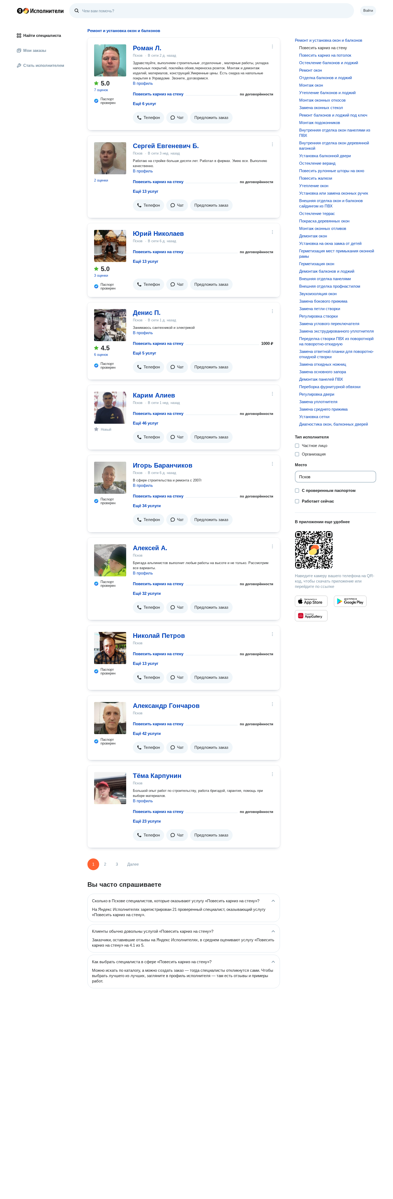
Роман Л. (147, 48)
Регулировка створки (318, 316)
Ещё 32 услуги (147, 593)
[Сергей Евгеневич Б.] (110, 158)
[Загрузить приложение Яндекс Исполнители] (335, 550)
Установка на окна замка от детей (330, 243)
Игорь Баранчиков (162, 465)
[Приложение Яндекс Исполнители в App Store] (311, 601)
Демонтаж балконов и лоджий (326, 271)
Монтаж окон (311, 85)
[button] (148, 118)
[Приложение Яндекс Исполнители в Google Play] (350, 601)
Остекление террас (317, 213)
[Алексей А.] (110, 560)
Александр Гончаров (166, 705)
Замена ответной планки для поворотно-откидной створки (336, 354)
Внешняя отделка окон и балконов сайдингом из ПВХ (331, 203)
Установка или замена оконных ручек (333, 193)
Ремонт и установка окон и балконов (328, 40)
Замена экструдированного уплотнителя (336, 331)
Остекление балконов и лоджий (328, 62)
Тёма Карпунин (157, 775)
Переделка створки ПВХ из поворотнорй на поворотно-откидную (336, 341)
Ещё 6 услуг (144, 103)
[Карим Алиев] (110, 408)
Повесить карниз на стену (158, 94)
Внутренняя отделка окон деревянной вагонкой (334, 146)
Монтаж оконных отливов (322, 228)
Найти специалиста (42, 35)
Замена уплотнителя (318, 401)
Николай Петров (159, 635)
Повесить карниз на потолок (325, 55)
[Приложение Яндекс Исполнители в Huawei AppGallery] (311, 615)
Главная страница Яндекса (20, 11)
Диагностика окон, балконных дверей (333, 424)
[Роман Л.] (110, 60)
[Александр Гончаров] (110, 718)
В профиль (143, 83)
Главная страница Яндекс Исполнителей (40, 11)
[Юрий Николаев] (110, 246)
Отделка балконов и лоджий (325, 77)
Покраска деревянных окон (324, 221)
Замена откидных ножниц (322, 364)
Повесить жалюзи (315, 178)
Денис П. (147, 312)
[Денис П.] (110, 325)
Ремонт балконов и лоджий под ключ (333, 115)
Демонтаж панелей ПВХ (321, 379)
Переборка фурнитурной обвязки (329, 386)
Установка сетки (314, 416)
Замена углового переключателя (329, 323)
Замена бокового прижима (323, 301)
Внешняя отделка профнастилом (329, 286)
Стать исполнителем (43, 65)
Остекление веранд (317, 163)
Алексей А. (150, 548)
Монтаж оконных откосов (322, 100)
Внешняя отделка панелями (325, 278)
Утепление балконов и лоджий (327, 92)
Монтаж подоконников (319, 122)
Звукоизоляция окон (318, 293)
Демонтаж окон (313, 236)
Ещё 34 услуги (147, 505)
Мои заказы (34, 50)
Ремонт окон (310, 70)
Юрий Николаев (158, 233)
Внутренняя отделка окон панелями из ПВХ (334, 133)
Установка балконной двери (325, 155)
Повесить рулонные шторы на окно (331, 170)
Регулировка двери (316, 394)
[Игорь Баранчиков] (110, 478)
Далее (133, 864)
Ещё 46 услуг (145, 423)
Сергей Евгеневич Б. (166, 145)
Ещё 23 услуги (147, 821)
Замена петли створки (319, 308)
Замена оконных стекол (321, 107)
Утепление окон (313, 185)
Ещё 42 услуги (147, 733)
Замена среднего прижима (323, 409)
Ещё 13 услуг (145, 191)
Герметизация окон (316, 263)
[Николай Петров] (110, 648)
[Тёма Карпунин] (110, 788)
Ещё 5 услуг (144, 353)
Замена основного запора (322, 371)
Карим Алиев (154, 395)
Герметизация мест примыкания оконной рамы (336, 254)
